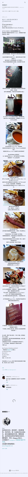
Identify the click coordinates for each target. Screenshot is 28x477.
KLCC (15, 369)
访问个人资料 (4, 448)
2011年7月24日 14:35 (15, 376)
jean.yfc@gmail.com (7, 446)
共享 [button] (3, 367)
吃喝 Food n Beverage (9, 369)
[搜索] (25, 2)
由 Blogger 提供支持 (15, 470)
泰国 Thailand (12, 11)
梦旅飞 (7, 385)
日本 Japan (5, 11)
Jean (3, 428)
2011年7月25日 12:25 (13, 385)
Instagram (12, 440)
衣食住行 (4, 5)
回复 (7, 382)
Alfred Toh (8, 376)
